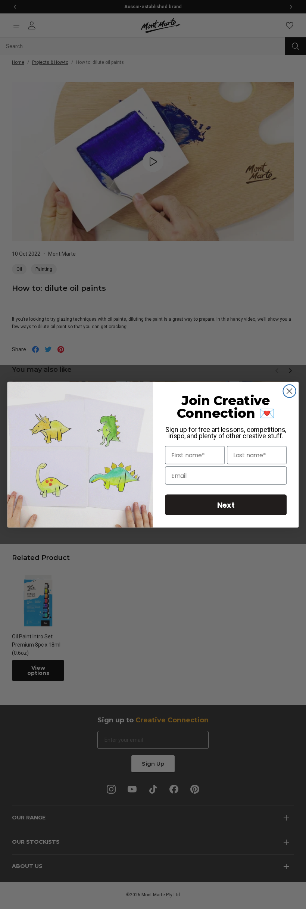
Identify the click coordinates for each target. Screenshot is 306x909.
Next (226, 504)
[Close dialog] (289, 391)
